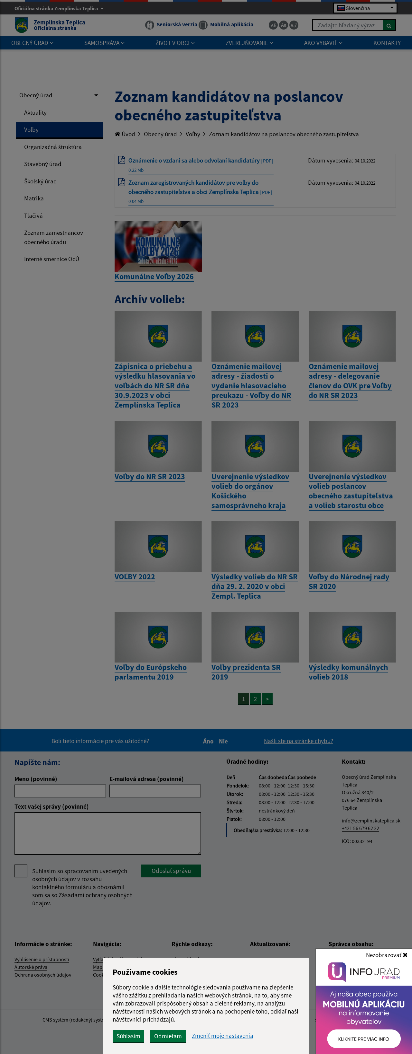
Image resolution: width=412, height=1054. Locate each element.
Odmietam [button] (168, 1036)
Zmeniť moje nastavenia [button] (222, 1036)
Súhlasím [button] (128, 1036)
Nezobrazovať (384, 955)
